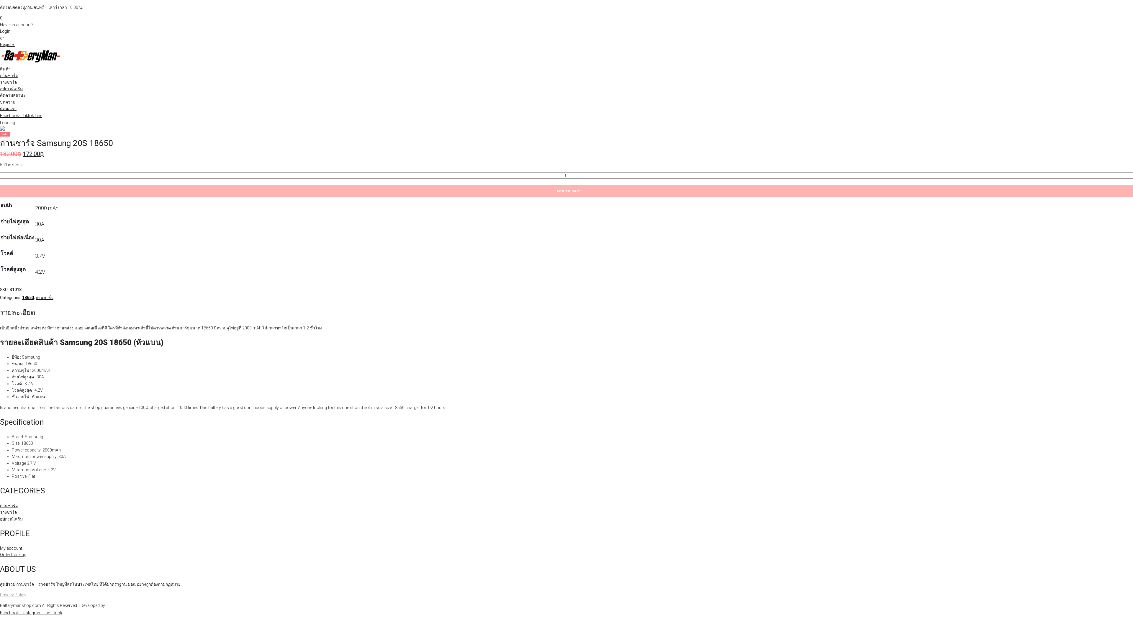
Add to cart (569, 191)
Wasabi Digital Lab (123, 605)
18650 (28, 297)
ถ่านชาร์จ (44, 297)
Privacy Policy (13, 594)
